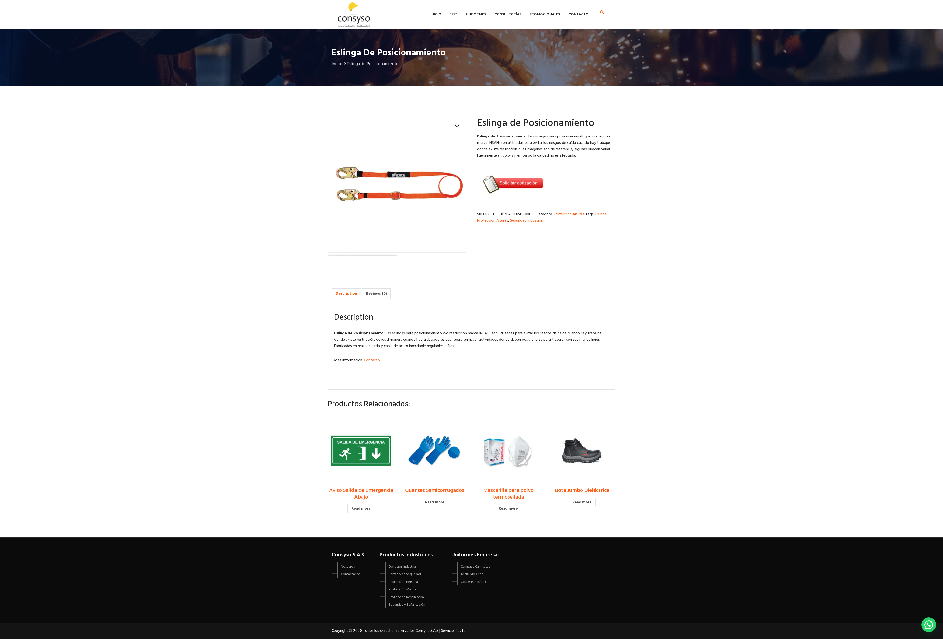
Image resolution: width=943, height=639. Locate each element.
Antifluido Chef (472, 574)
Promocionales (545, 14)
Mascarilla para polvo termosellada (508, 493)
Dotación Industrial (402, 567)
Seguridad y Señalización (407, 605)
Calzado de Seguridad (405, 574)
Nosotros (348, 567)
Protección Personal (404, 582)
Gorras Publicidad (473, 582)
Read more (361, 509)
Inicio (435, 14)
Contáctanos (350, 574)
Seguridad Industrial (526, 221)
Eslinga (601, 214)
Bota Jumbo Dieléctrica (582, 490)
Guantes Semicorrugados (434, 490)
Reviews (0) (376, 293)
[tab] (346, 293)
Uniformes (476, 14)
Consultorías (507, 14)
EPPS (454, 14)
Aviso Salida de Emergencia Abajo (361, 493)
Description (346, 293)
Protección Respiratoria (406, 597)
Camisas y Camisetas (475, 567)
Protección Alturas (569, 214)
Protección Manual (403, 589)
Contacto (579, 14)
